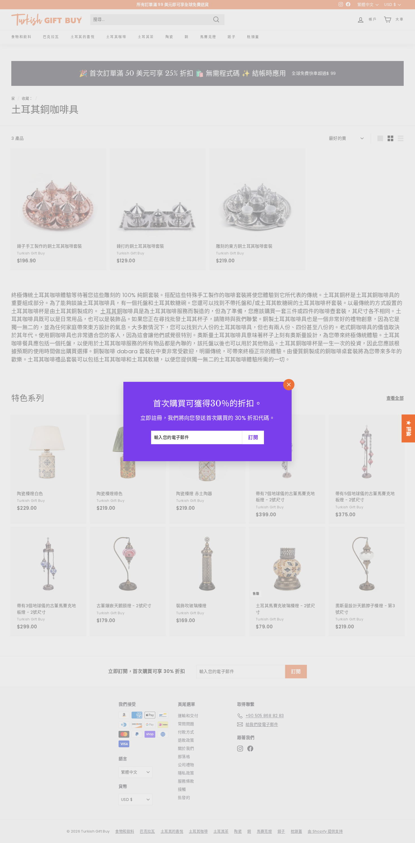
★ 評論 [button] (408, 428)
